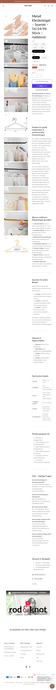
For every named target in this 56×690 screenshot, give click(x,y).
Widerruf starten (40, 654)
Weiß (43, 44)
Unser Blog (23, 654)
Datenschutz (39, 661)
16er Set (36, 61)
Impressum (39, 647)
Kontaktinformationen (28, 684)
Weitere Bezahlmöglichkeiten (42, 89)
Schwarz (36, 44)
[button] (3, 5)
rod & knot (11, 682)
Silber (35, 47)
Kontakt (22, 657)
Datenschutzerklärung (29, 682)
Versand (42, 682)
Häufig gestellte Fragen (26, 647)
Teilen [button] (35, 584)
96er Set (36, 57)
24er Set (44, 57)
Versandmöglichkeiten (26, 650)
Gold (42, 47)
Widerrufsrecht (19, 682)
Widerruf (38, 650)
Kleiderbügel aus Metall (10, 652)
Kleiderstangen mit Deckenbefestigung (9, 647)
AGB (37, 657)
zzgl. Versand (41, 69)
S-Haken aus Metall (9, 655)
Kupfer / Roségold (38, 51)
